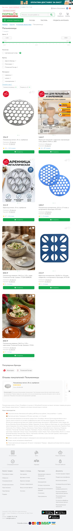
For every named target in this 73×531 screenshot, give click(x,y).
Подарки (4, 494)
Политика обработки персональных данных (62, 492)
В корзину (20, 152)
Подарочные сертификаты (63, 477)
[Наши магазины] (60, 452)
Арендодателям (42, 482)
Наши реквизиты (42, 496)
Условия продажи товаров (63, 474)
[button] (12, 20)
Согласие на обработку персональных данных (62, 501)
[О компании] (12, 452)
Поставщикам (41, 478)
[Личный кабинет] (60, 461)
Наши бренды (6, 491)
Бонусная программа (61, 480)
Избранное (5, 478)
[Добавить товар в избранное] (33, 92)
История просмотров (7, 484)
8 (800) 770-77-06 (26, 7)
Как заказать (23, 474)
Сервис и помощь (25, 471)
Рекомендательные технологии (61, 505)
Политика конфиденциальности (61, 488)
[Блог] (36, 452)
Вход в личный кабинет (26, 487)
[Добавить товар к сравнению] (30, 92)
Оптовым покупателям (44, 485)
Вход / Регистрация (59, 8)
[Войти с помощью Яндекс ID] (70, 8)
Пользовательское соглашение (61, 497)
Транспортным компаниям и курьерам (45, 489)
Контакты (22, 491)
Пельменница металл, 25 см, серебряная (26, 383)
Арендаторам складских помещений (44, 475)
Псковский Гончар (26, 370)
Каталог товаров (7, 471)
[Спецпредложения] (12, 461)
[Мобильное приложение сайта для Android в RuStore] (54, 517)
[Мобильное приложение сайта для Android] (48, 512)
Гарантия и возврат (25, 481)
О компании (41, 493)
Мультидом (10, 370)
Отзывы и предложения (26, 484)
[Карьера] (36, 461)
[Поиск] (51, 15)
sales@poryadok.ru (11, 518)
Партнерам (41, 471)
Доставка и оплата (9, 11)
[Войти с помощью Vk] (67, 8)
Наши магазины (6, 487)
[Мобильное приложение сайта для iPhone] (60, 512)
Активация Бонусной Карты (63, 484)
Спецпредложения (7, 481)
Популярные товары (7, 474)
